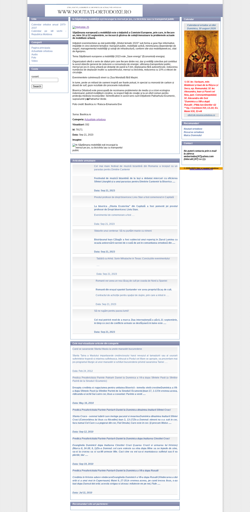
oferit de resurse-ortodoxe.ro (201, 115)
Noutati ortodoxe (193, 129)
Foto (33, 57)
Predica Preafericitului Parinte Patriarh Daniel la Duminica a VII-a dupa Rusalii (115, 470)
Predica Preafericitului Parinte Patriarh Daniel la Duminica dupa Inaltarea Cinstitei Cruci (121, 438)
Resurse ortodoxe (194, 132)
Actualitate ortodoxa (42, 51)
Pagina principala (40, 47)
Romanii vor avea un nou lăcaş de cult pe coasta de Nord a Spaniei (131, 280)
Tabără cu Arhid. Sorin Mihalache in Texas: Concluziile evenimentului (133, 258)
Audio (34, 54)
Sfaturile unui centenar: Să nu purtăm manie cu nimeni (123, 230)
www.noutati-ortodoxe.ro (201, 169)
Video (34, 61)
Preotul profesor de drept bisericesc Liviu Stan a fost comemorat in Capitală (134, 197)
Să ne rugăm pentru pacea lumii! (111, 311)
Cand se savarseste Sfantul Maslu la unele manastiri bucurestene (107, 349)
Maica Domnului (193, 135)
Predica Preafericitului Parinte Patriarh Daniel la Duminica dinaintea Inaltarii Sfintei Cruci (121, 410)
